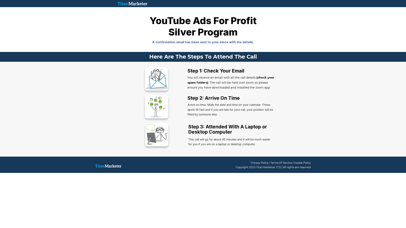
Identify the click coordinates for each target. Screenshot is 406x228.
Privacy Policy (259, 162)
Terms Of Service (281, 162)
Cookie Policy (302, 162)
